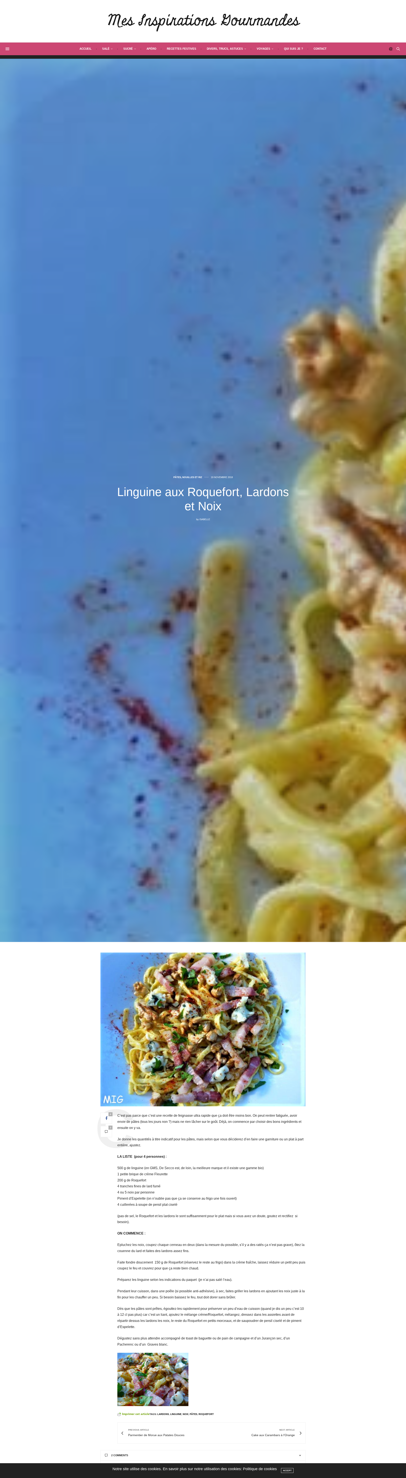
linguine (175, 1414)
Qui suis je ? (293, 48)
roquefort (206, 1414)
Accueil (86, 48)
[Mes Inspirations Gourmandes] (203, 21)
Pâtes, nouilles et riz (187, 477)
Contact (320, 48)
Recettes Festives (181, 48)
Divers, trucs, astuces (225, 48)
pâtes (193, 1414)
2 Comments (119, 1455)
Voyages (263, 48)
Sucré (128, 48)
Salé (106, 48)
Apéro (151, 48)
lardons (163, 1414)
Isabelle (204, 519)
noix (185, 1414)
